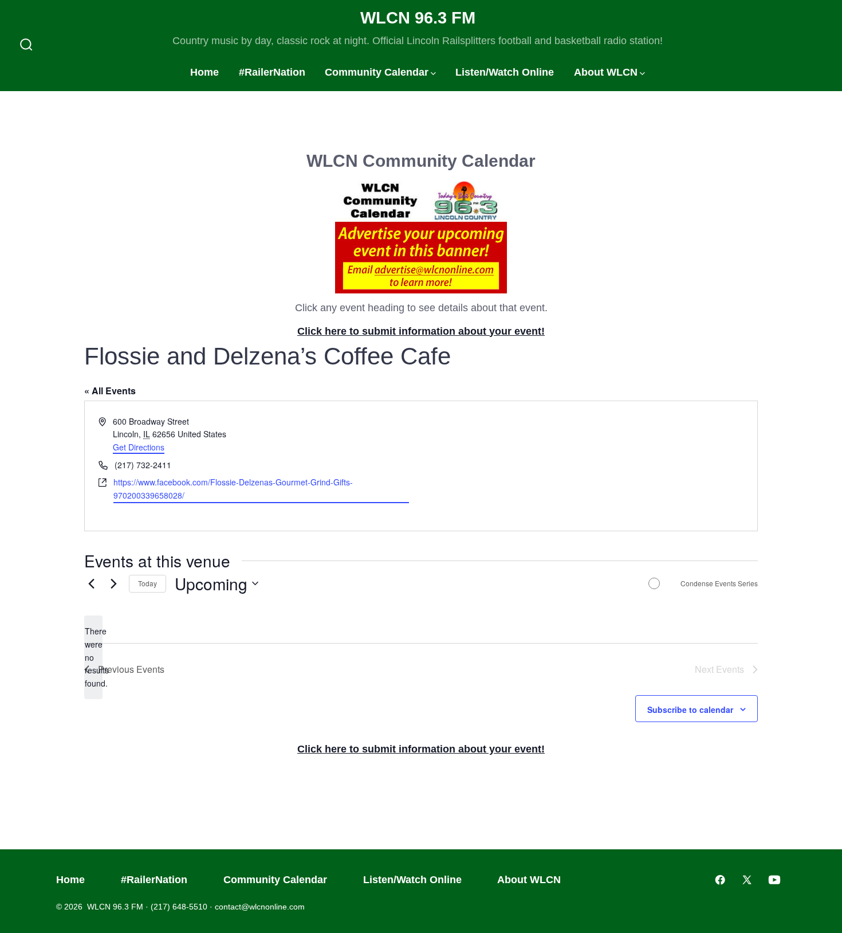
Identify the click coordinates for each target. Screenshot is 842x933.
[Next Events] (113, 583)
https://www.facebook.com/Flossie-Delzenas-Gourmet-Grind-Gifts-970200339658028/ (233, 488)
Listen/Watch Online (504, 72)
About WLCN (606, 72)
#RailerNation (272, 72)
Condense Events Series (719, 583)
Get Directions (138, 447)
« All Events (110, 390)
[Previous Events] (91, 583)
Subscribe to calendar (690, 709)
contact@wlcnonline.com (260, 906)
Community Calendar (376, 72)
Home (204, 72)
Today (147, 583)
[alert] (93, 657)
